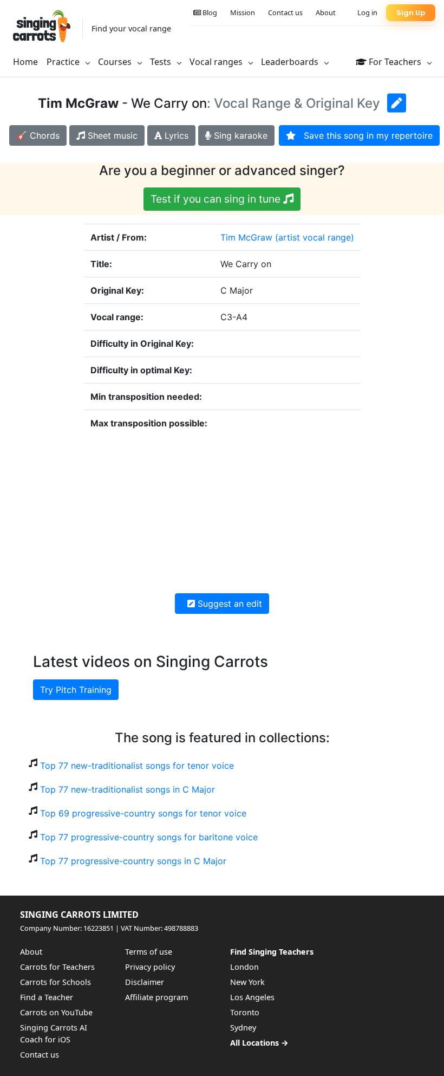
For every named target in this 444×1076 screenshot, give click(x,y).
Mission (242, 12)
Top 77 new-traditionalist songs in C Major (127, 789)
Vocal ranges (217, 62)
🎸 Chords (38, 135)
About (326, 12)
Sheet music (111, 135)
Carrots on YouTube (56, 1012)
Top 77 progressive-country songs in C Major (133, 860)
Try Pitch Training (76, 689)
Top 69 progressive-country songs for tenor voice (143, 813)
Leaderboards (291, 62)
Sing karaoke (239, 135)
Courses (116, 62)
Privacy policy (150, 967)
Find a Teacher (46, 997)
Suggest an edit (228, 603)
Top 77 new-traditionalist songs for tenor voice (137, 765)
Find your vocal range (131, 28)
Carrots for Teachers (57, 967)
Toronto (244, 1012)
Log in (367, 12)
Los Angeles (252, 997)
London (244, 967)
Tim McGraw (246, 237)
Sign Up (410, 13)
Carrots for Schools (55, 982)
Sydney (243, 1027)
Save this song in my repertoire (364, 135)
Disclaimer (144, 982)
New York (247, 982)
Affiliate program (156, 997)
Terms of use (148, 952)
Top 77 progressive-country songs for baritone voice (149, 837)
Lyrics (175, 135)
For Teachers (395, 62)
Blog (209, 12)
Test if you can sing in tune (217, 198)
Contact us (285, 12)
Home (25, 62)
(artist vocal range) (314, 237)
